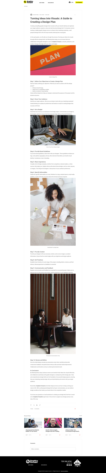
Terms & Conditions (64, 471)
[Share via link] (39, 405)
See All (80, 415)
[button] (41, 3)
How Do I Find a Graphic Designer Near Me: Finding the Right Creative (52, 430)
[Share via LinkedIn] (36, 405)
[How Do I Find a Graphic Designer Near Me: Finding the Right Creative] (53, 423)
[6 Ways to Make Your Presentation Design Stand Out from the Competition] (73, 423)
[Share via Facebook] (30, 405)
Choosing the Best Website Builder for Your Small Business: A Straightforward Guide (33, 430)
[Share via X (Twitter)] (33, 405)
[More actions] (75, 14)
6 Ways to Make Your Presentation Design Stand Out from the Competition (72, 430)
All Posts (25, 6)
